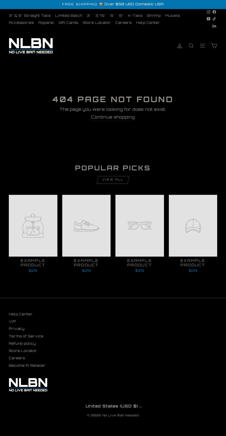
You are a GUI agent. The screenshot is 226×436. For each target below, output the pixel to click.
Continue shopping (113, 118)
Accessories (21, 23)
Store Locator (97, 23)
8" (121, 16)
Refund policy (22, 344)
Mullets (172, 16)
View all (113, 180)
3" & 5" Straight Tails (30, 16)
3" (89, 16)
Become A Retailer (27, 366)
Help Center (148, 23)
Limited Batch (68, 16)
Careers (123, 23)
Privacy (16, 329)
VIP (12, 321)
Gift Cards (68, 23)
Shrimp (154, 16)
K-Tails (135, 16)
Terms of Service (26, 336)
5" (112, 16)
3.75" (100, 16)
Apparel (46, 23)
